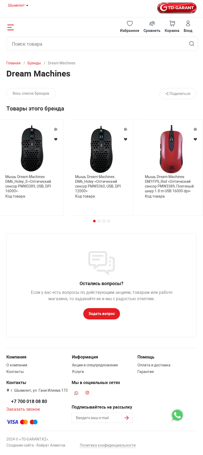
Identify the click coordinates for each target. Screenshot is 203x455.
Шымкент (16, 5)
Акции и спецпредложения (95, 365)
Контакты (15, 372)
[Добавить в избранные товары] (56, 139)
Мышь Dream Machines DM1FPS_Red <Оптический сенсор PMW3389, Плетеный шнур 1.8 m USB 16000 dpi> (169, 184)
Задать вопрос (102, 314)
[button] (129, 26)
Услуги (78, 372)
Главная (13, 63)
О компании (16, 365)
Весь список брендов (31, 93)
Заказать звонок (23, 409)
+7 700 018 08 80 (29, 401)
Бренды (34, 63)
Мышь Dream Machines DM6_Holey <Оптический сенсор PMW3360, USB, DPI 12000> (98, 184)
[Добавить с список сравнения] (56, 129)
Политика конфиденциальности (108, 445)
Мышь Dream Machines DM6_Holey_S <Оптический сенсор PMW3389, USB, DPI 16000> (28, 184)
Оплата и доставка (153, 365)
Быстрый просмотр (32, 149)
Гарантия (145, 372)
